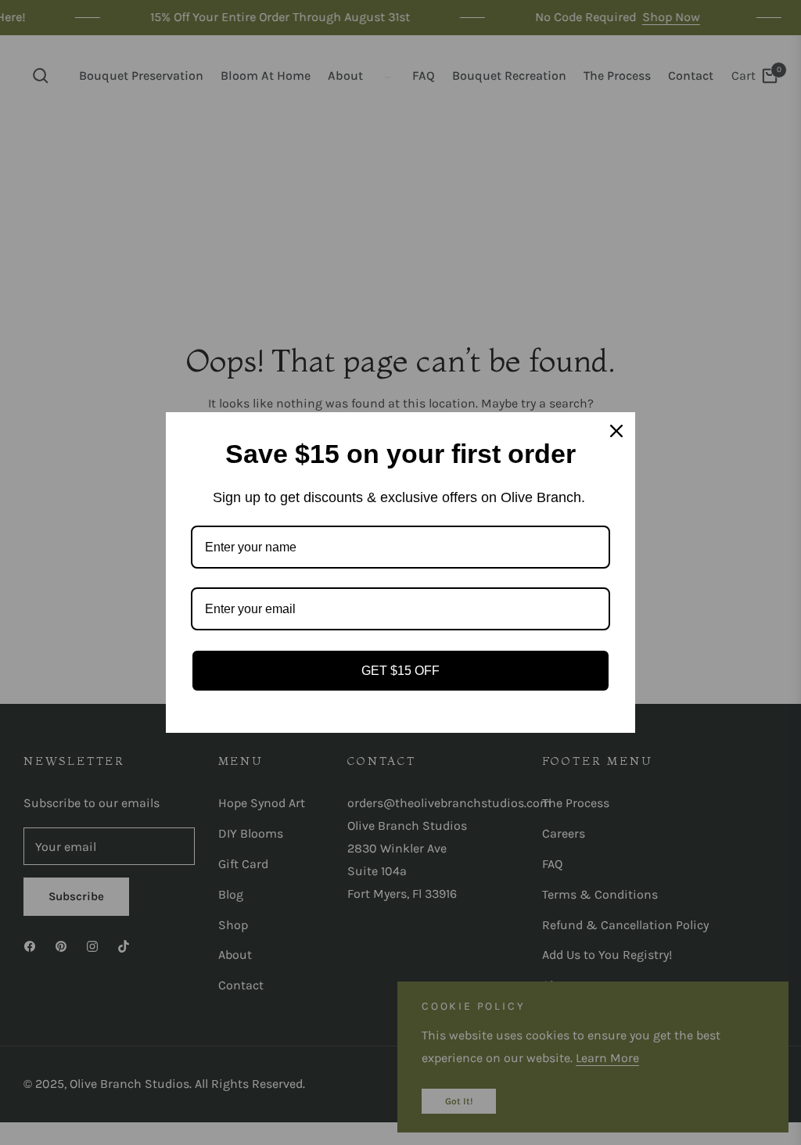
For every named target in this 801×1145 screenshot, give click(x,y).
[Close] (616, 431)
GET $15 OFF (400, 670)
